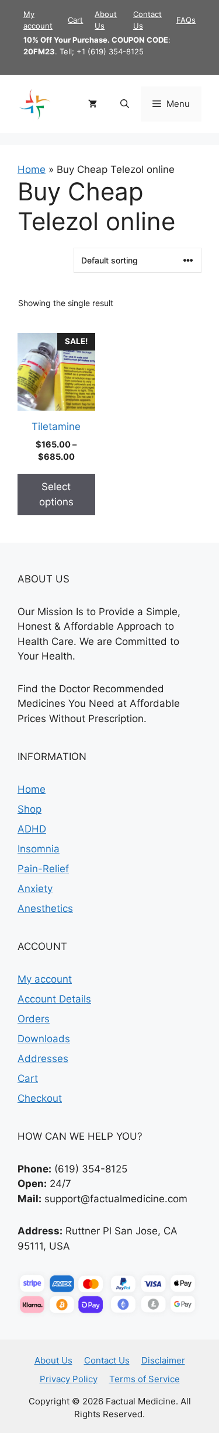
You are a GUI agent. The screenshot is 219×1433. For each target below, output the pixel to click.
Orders (34, 1019)
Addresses (43, 1058)
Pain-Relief (43, 869)
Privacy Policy (69, 1379)
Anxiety (35, 888)
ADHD (32, 829)
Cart (75, 20)
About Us (53, 1360)
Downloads (44, 1039)
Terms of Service (144, 1379)
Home (32, 169)
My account (45, 979)
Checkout (40, 1098)
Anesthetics (45, 908)
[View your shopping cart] (93, 104)
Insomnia (39, 849)
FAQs (186, 20)
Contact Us (107, 1360)
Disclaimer (163, 1360)
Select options (56, 494)
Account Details (54, 999)
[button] (125, 104)
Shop (29, 809)
